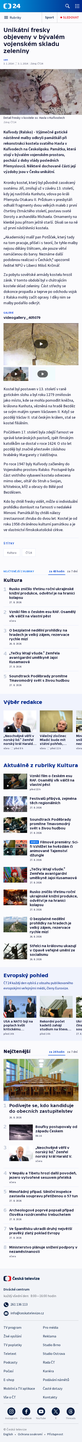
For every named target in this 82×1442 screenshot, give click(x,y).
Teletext (9, 1353)
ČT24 (29, 553)
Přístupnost (55, 1434)
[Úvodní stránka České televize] (21, 1278)
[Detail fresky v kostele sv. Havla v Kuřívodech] (41, 92)
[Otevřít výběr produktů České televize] (77, 6)
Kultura (11, 553)
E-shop (8, 1379)
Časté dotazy (52, 1388)
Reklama (49, 1336)
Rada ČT (49, 1362)
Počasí (8, 1371)
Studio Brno (52, 1345)
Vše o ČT (9, 1397)
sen (5, 59)
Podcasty (10, 1362)
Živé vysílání (12, 1336)
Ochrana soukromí (30, 1434)
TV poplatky (12, 1345)
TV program (12, 1327)
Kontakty (50, 1397)
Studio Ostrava (54, 1353)
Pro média (50, 1327)
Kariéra (48, 1371)
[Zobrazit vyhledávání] (67, 6)
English (8, 1434)
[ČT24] (11, 6)
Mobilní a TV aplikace (19, 1388)
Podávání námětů (56, 1379)
